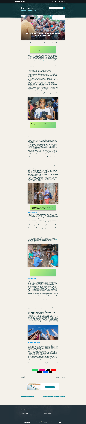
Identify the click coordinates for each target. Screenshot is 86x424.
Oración (34, 10)
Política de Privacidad (43, 422)
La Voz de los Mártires (21, 1)
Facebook (25, 422)
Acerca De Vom (25, 413)
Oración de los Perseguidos (27, 415)
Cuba (43, 37)
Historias (27, 8)
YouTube (27, 422)
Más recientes (23, 10)
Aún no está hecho (27, 396)
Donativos (54, 1)
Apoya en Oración (62, 1)
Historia (27, 376)
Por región (30, 10)
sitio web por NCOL (60, 422)
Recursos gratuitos (47, 413)
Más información (49, 387)
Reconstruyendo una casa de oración (53, 396)
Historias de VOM (47, 415)
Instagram (29, 422)
